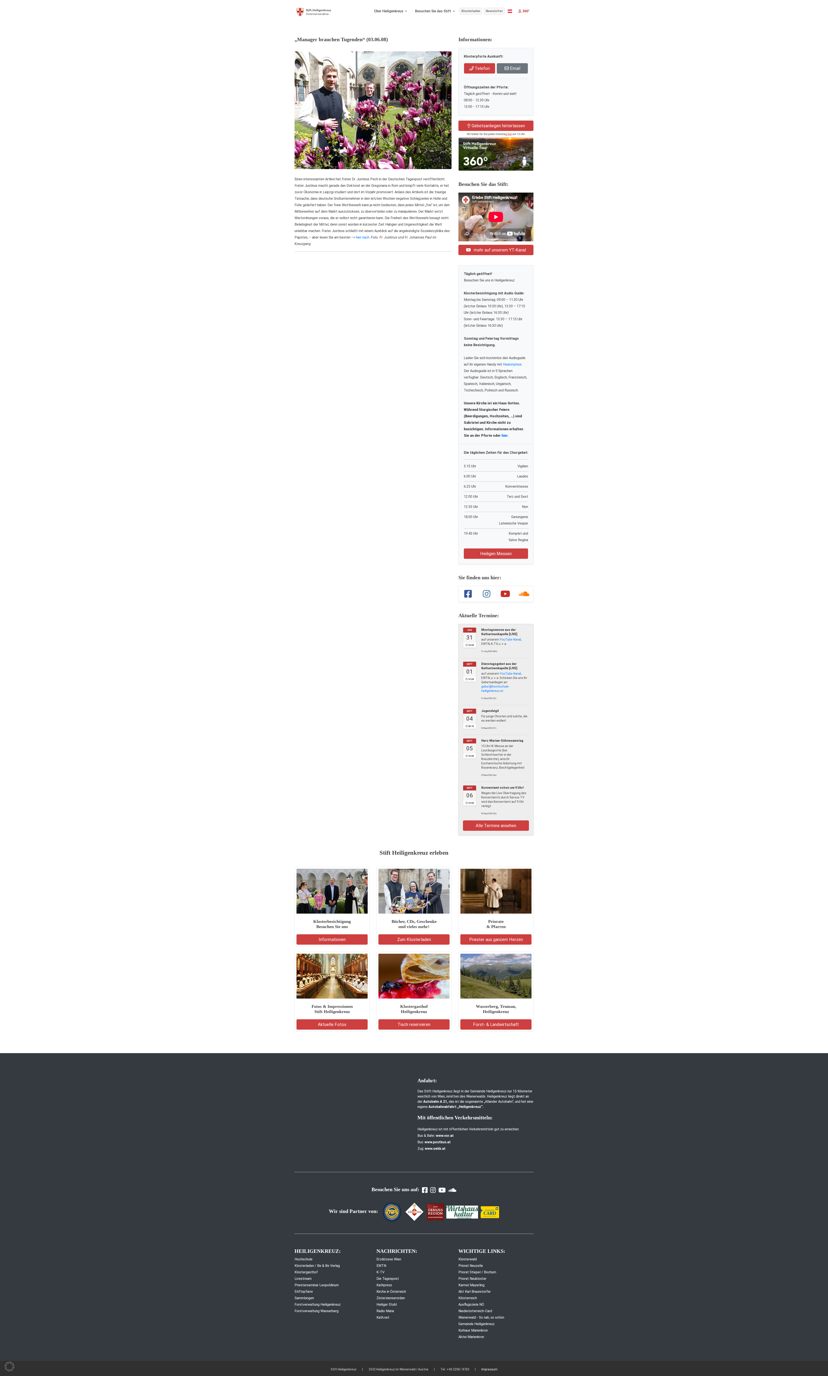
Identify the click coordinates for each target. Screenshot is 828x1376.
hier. (505, 436)
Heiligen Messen (496, 553)
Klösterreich (467, 1298)
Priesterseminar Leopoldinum (317, 1285)
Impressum (489, 1369)
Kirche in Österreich (391, 1292)
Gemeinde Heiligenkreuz (476, 1324)
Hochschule (303, 1259)
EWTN (381, 1266)
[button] (510, 11)
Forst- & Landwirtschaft (496, 1024)
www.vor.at (445, 1136)
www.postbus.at (438, 1142)
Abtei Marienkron (471, 1337)
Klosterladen (470, 11)
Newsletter (494, 11)
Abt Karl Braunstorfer (474, 1292)
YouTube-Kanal (510, 639)
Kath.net (382, 1317)
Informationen (332, 939)
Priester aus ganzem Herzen (496, 939)
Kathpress (384, 1285)
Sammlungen (304, 1298)
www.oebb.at (435, 1149)
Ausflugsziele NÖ (471, 1304)
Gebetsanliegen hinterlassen (497, 125)
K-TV (380, 1272)
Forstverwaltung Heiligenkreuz (318, 1304)
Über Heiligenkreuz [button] (389, 11)
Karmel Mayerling (471, 1285)
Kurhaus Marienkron (473, 1330)
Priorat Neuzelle (470, 1266)
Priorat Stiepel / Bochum (477, 1272)
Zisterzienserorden (390, 1298)
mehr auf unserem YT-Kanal (499, 250)
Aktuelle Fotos (332, 1024)
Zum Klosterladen (414, 939)
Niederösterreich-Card (475, 1311)
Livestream (303, 1279)
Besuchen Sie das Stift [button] (433, 11)
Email (514, 68)
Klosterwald (467, 1259)
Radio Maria (385, 1311)
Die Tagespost (387, 1279)
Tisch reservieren (414, 1024)
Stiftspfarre (304, 1292)
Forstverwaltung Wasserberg (317, 1311)
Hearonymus (512, 364)
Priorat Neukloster (472, 1279)
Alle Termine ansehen (496, 825)
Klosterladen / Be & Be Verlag (317, 1266)
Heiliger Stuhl (386, 1304)
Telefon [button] (482, 68)
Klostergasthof (306, 1272)
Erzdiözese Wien (388, 1259)
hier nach (362, 237)
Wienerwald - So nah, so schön (481, 1317)
